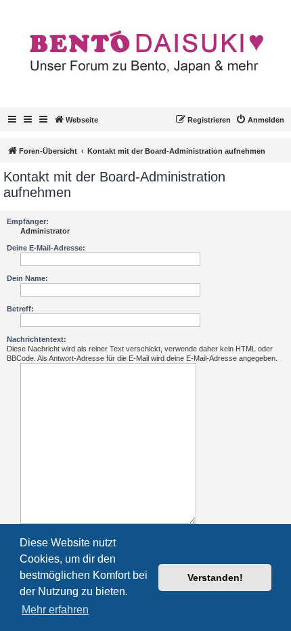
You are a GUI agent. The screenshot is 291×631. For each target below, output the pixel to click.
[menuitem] (260, 120)
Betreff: (20, 309)
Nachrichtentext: (36, 339)
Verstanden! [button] (215, 577)
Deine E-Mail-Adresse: (46, 248)
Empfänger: (28, 221)
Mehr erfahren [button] (55, 609)
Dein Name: (27, 278)
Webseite (82, 120)
